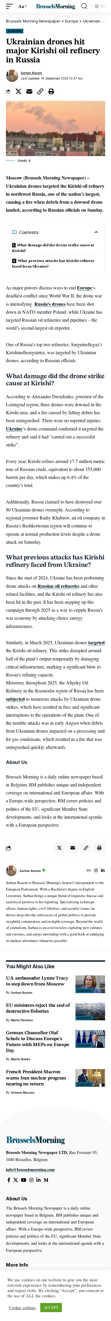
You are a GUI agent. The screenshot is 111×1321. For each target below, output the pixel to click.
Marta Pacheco (22, 1020)
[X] (16, 1180)
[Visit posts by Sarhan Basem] (12, 75)
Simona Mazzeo (22, 1092)
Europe (71, 21)
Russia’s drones (49, 303)
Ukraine (14, 428)
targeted (96, 642)
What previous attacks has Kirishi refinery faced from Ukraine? (53, 263)
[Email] (29, 91)
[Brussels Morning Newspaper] (55, 6)
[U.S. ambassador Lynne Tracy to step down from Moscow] (90, 984)
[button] (11, 6)
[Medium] (46, 1180)
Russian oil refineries (58, 585)
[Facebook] (9, 1180)
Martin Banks (20, 1059)
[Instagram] (96, 871)
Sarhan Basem (31, 73)
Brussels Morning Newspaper (33, 21)
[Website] (88, 871)
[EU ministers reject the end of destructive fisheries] (90, 1011)
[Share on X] (18, 91)
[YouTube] (24, 1180)
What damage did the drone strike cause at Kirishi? (53, 247)
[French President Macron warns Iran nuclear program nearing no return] (90, 1078)
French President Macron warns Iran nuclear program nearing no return (36, 1078)
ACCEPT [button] (51, 1307)
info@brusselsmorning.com (30, 1169)
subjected (15, 698)
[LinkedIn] (102, 871)
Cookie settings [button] (22, 1307)
